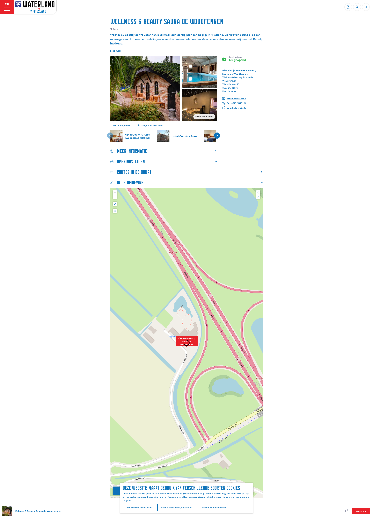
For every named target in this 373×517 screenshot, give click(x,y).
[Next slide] (258, 197)
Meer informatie (132, 151)
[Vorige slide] (110, 135)
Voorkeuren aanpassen (214, 507)
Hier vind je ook (121, 125)
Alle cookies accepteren (139, 507)
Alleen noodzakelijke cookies (176, 507)
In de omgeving (130, 182)
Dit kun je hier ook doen (150, 125)
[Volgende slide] (217, 135)
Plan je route (229, 91)
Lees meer (115, 50)
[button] (186, 343)
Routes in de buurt (134, 172)
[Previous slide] (258, 192)
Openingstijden (131, 161)
